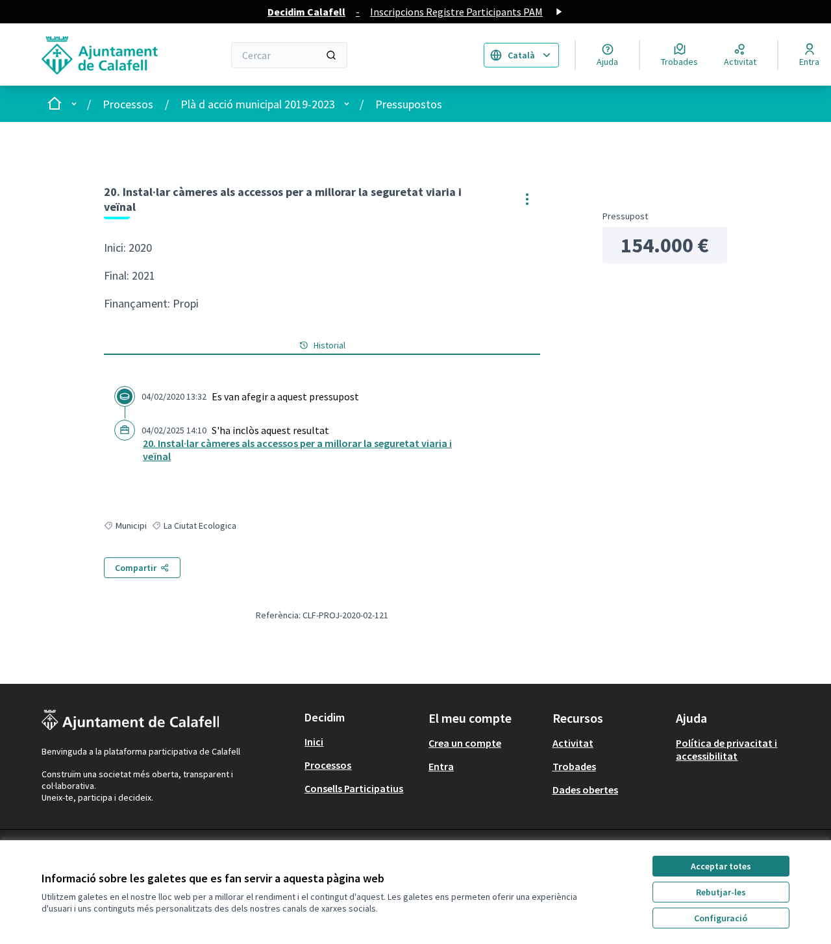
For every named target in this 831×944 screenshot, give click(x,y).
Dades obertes (585, 789)
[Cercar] (331, 55)
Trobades (574, 766)
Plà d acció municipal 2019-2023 (257, 104)
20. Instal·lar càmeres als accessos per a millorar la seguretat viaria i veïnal (297, 450)
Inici (313, 741)
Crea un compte (464, 742)
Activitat (572, 742)
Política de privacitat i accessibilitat (726, 749)
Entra (441, 766)
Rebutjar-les (721, 892)
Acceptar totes (721, 866)
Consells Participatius (353, 788)
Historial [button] (329, 345)
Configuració (720, 918)
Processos (128, 104)
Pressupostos (408, 104)
